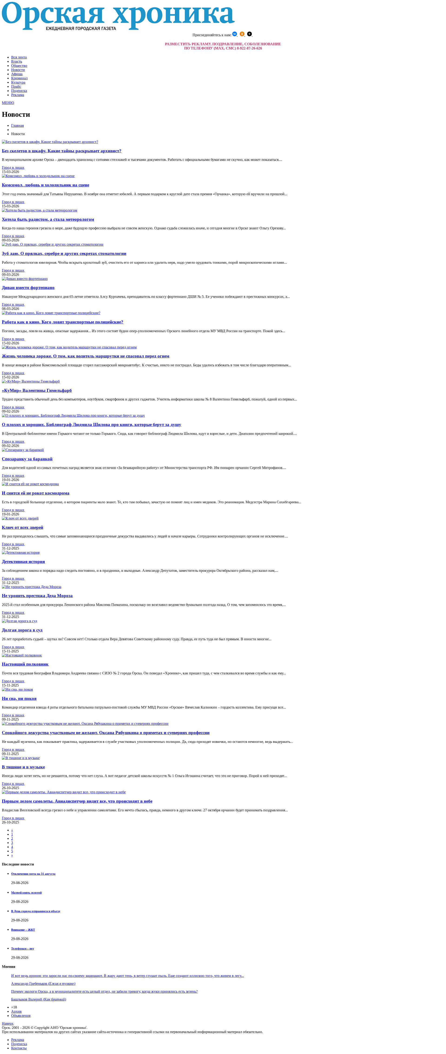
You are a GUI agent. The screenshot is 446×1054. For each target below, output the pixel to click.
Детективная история (23, 561)
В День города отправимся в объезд (35, 911)
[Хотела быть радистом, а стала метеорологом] (39, 210)
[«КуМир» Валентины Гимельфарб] (31, 381)
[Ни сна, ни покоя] (17, 689)
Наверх (7, 1023)
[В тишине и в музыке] (21, 758)
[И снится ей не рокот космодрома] (30, 484)
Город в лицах (13, 167)
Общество (19, 66)
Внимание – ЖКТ (23, 929)
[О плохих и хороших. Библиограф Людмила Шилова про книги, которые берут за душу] (73, 415)
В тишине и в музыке (23, 766)
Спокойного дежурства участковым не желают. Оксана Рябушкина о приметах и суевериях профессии (106, 732)
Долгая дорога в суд (22, 630)
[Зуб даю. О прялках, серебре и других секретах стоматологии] (52, 244)
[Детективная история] (20, 552)
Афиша (17, 74)
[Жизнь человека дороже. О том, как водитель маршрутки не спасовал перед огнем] (69, 347)
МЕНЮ (8, 103)
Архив (16, 1011)
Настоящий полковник (25, 664)
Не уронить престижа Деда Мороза (37, 595)
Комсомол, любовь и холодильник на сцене (45, 184)
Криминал (19, 78)
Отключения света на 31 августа (33, 873)
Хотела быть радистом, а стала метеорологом (48, 219)
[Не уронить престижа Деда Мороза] (31, 587)
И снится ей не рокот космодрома (35, 493)
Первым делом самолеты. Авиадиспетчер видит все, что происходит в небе (77, 801)
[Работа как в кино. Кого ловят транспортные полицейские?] (51, 313)
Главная (17, 125)
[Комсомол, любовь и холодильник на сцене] (38, 176)
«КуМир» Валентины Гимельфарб (37, 390)
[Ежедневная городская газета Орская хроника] (118, 29)
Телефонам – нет (22, 948)
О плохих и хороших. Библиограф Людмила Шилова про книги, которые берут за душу (91, 424)
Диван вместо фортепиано (28, 287)
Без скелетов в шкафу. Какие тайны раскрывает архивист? (61, 150)
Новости (18, 70)
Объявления (20, 1016)
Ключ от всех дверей (22, 527)
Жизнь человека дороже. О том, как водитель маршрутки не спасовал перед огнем (85, 356)
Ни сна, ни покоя (19, 698)
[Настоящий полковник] (22, 655)
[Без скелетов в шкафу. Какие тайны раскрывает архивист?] (50, 142)
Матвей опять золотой (26, 892)
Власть (16, 61)
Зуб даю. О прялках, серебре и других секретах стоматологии (64, 253)
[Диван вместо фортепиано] (25, 279)
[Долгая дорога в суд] (19, 621)
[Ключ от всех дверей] (20, 518)
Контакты (19, 1048)
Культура (18, 82)
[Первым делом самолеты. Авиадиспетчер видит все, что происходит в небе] (64, 792)
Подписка (19, 91)
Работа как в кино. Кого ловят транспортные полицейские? (62, 321)
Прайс (16, 86)
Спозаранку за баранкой (27, 458)
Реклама (17, 95)
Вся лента (19, 57)
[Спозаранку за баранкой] (23, 450)
